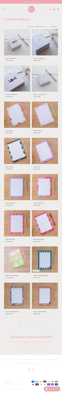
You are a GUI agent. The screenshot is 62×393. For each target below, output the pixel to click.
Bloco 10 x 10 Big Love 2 (39, 58)
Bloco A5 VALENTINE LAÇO (12, 311)
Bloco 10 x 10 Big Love (11, 58)
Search (6, 359)
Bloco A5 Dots (9, 130)
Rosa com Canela (11, 389)
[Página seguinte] (42, 322)
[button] (3, 9)
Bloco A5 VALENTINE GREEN (40, 275)
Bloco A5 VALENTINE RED (40, 311)
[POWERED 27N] (19, 389)
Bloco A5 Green (9, 166)
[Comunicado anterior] (3, 2)
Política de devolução (51, 359)
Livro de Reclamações (39, 363)
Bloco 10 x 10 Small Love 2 (40, 94)
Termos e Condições (14, 359)
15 (37, 322)
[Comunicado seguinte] (59, 2)
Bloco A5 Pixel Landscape (12, 275)
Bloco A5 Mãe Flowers (39, 203)
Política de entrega (39, 359)
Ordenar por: (30, 26)
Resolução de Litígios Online (24, 363)
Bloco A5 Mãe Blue (10, 203)
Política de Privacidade (27, 359)
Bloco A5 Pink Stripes (39, 239)
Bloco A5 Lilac (37, 166)
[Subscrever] (43, 349)
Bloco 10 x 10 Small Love (12, 94)
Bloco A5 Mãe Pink (10, 239)
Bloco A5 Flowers (38, 130)
